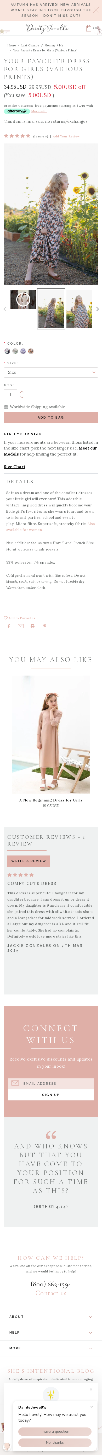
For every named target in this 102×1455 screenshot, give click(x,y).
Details (20, 481)
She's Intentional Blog (51, 1371)
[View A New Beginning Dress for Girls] (51, 735)
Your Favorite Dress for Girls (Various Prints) (45, 50)
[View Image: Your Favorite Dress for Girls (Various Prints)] (51, 308)
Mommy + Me (54, 45)
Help (14, 1332)
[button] (7, 28)
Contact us (51, 1293)
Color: (13, 343)
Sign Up (51, 1095)
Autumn (20, 5)
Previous (4, 309)
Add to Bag (51, 417)
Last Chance (30, 45)
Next (97, 309)
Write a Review (28, 861)
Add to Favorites (21, 618)
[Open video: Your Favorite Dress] (23, 299)
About (16, 1317)
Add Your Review (66, 136)
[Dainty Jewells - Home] (47, 29)
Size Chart (14, 466)
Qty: (9, 385)
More (15, 1348)
